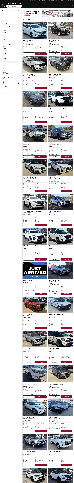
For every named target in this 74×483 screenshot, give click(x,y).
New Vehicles (43, 5)
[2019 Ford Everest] (35, 373)
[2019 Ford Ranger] (35, 64)
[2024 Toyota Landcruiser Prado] (60, 99)
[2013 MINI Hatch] (60, 339)
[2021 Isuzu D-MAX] (60, 442)
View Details (29, 53)
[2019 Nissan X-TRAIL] (60, 133)
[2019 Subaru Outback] (35, 167)
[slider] (3, 74)
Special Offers (62, 5)
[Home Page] (3, 5)
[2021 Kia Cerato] (35, 99)
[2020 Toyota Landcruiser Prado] (35, 202)
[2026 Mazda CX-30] (35, 270)
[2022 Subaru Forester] (60, 64)
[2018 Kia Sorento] (60, 30)
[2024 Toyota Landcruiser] (35, 339)
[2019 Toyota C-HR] (35, 407)
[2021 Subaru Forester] (60, 202)
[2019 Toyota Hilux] (35, 133)
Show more (11, 44)
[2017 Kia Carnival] (35, 30)
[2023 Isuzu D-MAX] (35, 305)
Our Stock (52, 5)
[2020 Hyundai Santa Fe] (35, 236)
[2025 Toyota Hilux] (60, 167)
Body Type (4, 68)
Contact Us (40, 53)
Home (36, 5)
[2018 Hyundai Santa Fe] (60, 373)
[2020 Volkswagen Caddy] (60, 305)
